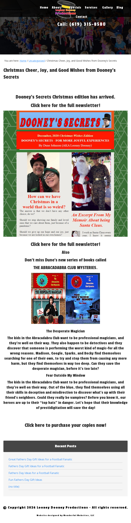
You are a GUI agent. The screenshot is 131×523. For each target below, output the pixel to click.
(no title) (14, 486)
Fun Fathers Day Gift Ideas (25, 480)
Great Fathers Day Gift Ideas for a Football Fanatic (40, 459)
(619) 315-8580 (87, 24)
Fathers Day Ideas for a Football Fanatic (34, 473)
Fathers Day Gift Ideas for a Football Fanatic (36, 466)
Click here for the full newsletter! (65, 105)
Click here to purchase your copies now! (65, 425)
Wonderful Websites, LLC (78, 515)
